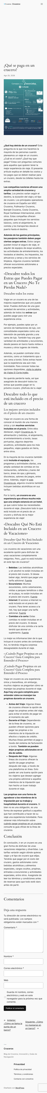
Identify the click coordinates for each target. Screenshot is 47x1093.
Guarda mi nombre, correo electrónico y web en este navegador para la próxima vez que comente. (24, 997)
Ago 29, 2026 (9, 75)
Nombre (9, 956)
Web (6, 980)
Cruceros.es (27, 432)
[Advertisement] (23, 33)
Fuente (28, 580)
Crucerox (16, 4)
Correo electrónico (14, 968)
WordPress (19, 1088)
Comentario (10, 927)
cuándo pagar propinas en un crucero (22, 823)
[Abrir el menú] (41, 4)
